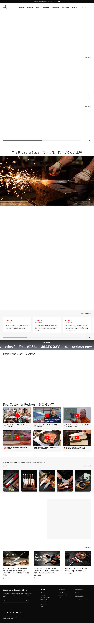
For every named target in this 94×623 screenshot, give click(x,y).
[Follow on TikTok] (20, 612)
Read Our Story (58, 532)
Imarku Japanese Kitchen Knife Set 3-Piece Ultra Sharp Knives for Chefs (47, 130)
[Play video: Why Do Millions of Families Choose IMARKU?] (17, 415)
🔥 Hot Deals (54, 7)
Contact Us (77, 592)
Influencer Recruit (63, 595)
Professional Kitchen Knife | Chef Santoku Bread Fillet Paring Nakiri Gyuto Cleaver (65, 130)
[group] (47, 30)
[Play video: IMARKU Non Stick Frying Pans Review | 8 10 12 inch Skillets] (47, 438)
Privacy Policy (44, 604)
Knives (37, 7)
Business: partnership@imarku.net (82, 599)
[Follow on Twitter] (7, 612)
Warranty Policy (44, 599)
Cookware (45, 7)
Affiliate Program (62, 592)
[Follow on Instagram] (10, 612)
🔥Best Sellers (20, 7)
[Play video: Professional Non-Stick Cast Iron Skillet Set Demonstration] (77, 415)
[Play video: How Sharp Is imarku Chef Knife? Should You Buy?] (47, 415)
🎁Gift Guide (65, 7)
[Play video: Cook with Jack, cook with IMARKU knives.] (17, 438)
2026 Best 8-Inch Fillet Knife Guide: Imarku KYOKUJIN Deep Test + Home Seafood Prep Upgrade (46, 571)
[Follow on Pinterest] (14, 612)
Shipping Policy (44, 595)
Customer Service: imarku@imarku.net (79, 595)
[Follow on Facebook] (4, 612)
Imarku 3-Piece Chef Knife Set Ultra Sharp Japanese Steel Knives (28, 130)
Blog (60, 597)
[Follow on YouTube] (17, 612)
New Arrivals (30, 7)
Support (73, 7)
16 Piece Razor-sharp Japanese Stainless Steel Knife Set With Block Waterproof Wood (80, 86)
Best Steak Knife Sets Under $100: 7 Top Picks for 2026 (76, 569)
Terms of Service (44, 602)
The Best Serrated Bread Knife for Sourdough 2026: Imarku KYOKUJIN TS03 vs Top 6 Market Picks (16, 571)
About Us (43, 592)
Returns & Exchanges (45, 597)
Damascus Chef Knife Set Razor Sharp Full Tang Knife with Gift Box (82, 130)
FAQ (42, 606)
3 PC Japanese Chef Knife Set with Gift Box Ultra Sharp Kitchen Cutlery (11, 130)
